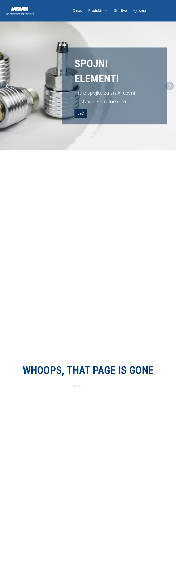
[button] (6, 86)
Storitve (120, 10)
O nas (77, 10)
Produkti (95, 10)
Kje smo (139, 10)
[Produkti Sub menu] (106, 10)
